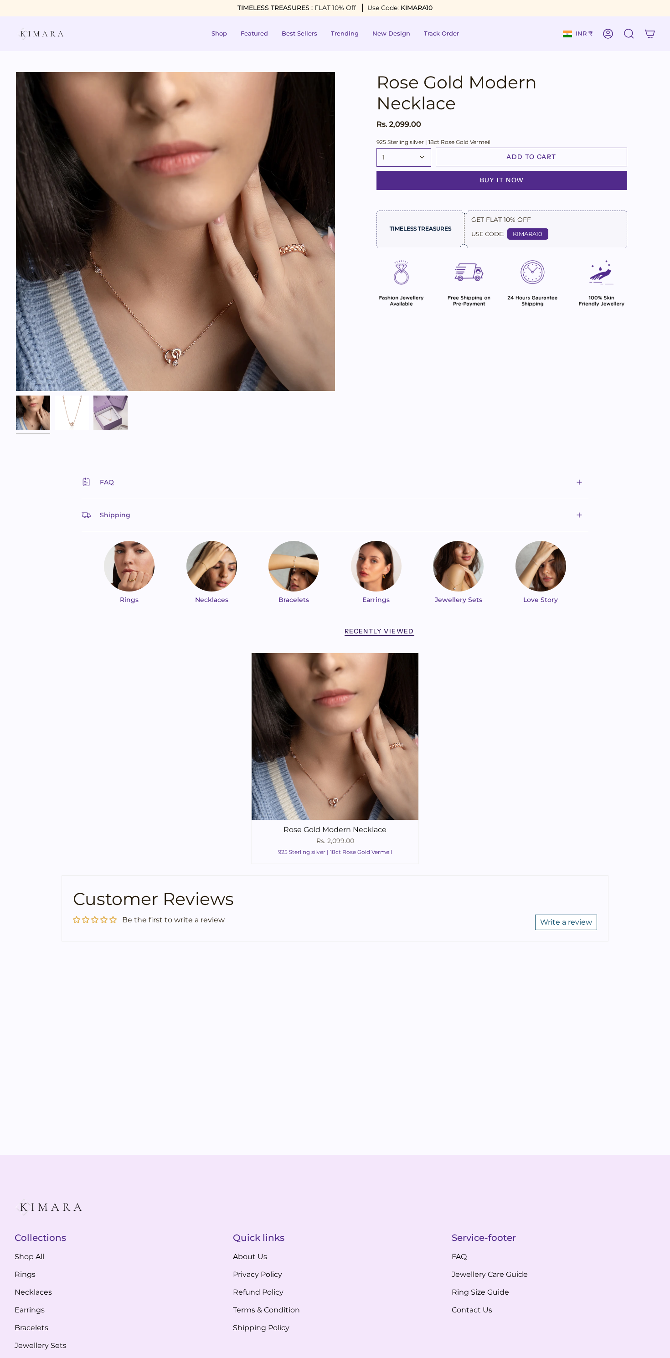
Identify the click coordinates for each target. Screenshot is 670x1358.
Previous (16, 231)
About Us (250, 1256)
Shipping (115, 515)
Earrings (30, 1310)
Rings (25, 1274)
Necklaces (33, 1292)
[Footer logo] (49, 1207)
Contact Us (472, 1310)
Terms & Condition (266, 1310)
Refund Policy (258, 1292)
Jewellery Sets (41, 1345)
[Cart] (649, 33)
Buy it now (502, 180)
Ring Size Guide (480, 1292)
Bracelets (31, 1327)
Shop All (29, 1256)
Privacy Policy (257, 1274)
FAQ (107, 482)
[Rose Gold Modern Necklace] (335, 736)
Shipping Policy (261, 1327)
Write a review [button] (566, 922)
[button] (219, 33)
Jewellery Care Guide (490, 1274)
